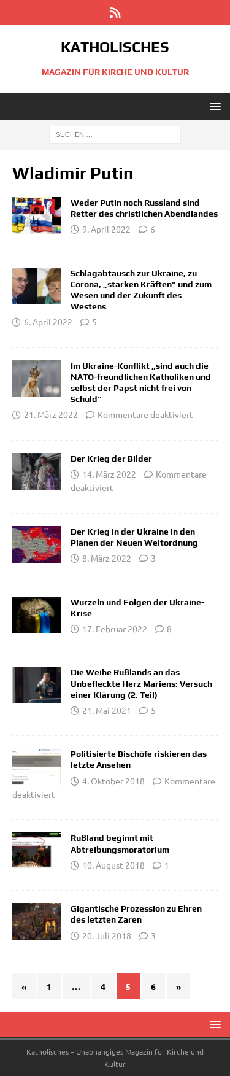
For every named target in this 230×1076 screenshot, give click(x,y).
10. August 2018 (113, 864)
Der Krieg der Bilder (111, 458)
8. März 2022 (106, 557)
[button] (213, 105)
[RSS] (115, 12)
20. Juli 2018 (106, 935)
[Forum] (36, 215)
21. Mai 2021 (106, 710)
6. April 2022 (48, 321)
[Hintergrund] (36, 286)
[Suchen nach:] (115, 133)
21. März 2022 (51, 414)
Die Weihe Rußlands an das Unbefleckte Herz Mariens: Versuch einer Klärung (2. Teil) (141, 683)
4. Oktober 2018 (113, 780)
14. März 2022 (109, 473)
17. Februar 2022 (114, 628)
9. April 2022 (106, 228)
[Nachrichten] (36, 378)
